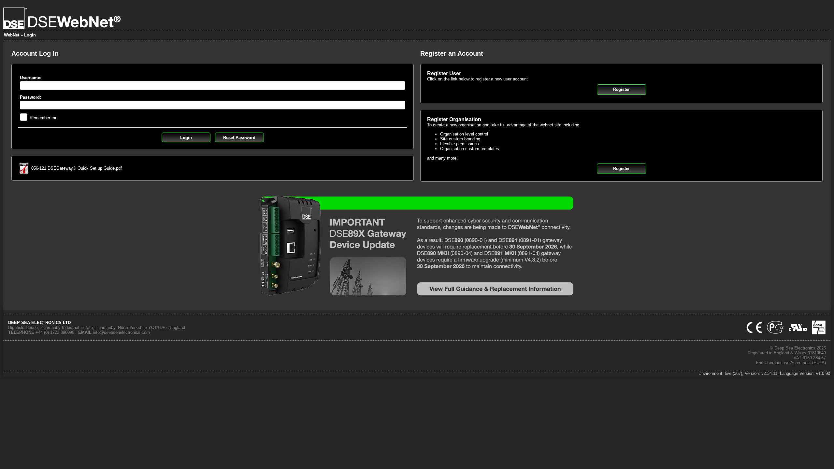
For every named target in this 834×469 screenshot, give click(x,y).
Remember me (43, 117)
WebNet (11, 35)
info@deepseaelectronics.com (121, 332)
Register (621, 89)
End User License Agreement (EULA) (791, 362)
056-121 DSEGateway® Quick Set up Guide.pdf (76, 168)
